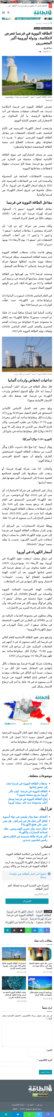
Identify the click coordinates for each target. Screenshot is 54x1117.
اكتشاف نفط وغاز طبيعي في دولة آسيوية (25, 816)
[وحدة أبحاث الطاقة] (27, 18)
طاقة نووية (37, 28)
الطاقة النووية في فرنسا (20, 915)
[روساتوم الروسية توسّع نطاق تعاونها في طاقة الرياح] (40, 983)
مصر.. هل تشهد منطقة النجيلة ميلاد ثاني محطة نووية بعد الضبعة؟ (40, 965)
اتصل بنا (30, 1105)
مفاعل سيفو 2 (43, 922)
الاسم (49, 1050)
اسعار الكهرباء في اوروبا (20, 911)
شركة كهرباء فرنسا (40, 918)
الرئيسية (46, 23)
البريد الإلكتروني (44, 1060)
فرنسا (24, 918)
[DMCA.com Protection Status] (40, 1095)
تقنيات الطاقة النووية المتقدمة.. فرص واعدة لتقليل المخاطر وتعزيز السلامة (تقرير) (14, 994)
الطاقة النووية (43, 915)
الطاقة (15, 1109)
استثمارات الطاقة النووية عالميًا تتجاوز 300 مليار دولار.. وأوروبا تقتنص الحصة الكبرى (14, 965)
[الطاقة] (43, 12)
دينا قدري (48, 48)
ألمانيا (39, 911)
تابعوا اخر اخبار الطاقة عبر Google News (27, 875)
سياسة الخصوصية (18, 1105)
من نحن (39, 1105)
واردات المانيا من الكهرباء (19, 922)
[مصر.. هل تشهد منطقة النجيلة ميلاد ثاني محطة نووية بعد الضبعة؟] (40, 954)
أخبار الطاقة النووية (46, 28)
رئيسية (39, 23)
